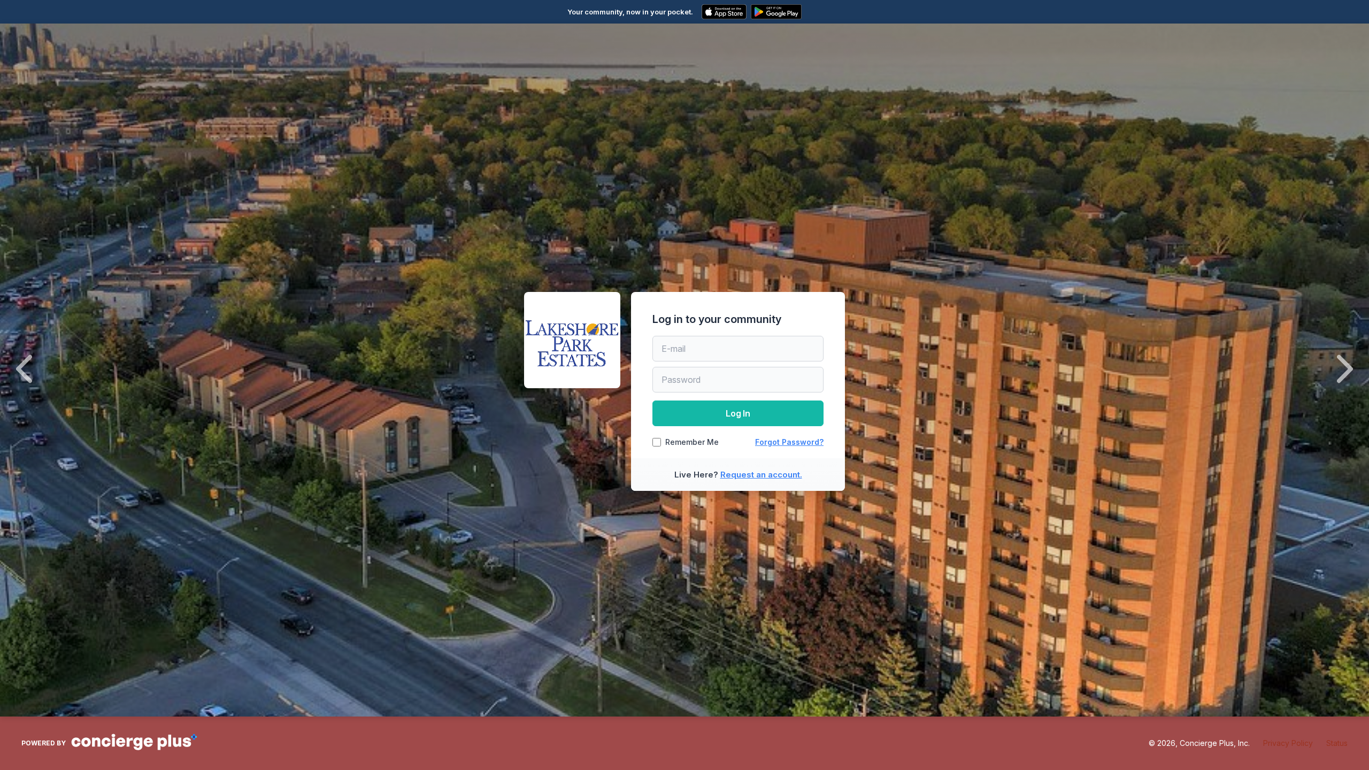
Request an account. (761, 474)
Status (1337, 743)
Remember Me (692, 442)
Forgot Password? (789, 441)
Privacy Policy (1288, 743)
